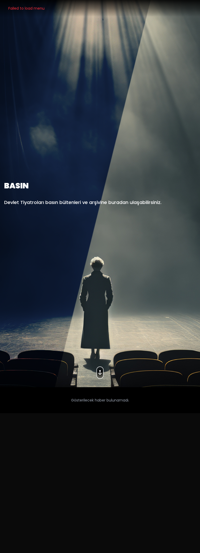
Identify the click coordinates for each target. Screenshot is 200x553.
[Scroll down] (100, 371)
